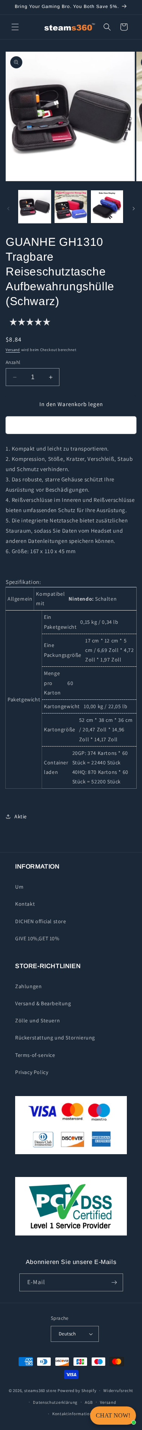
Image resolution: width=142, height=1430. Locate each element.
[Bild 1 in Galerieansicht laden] (35, 206)
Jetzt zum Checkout (71, 425)
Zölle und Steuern (37, 1020)
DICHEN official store (40, 921)
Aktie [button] (20, 816)
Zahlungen (28, 986)
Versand (13, 349)
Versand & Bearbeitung (43, 1003)
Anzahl (13, 362)
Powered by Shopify (77, 1390)
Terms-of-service (35, 1055)
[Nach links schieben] (8, 208)
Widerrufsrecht (118, 1390)
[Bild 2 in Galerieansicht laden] (71, 206)
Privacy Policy (31, 1072)
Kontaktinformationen (74, 1413)
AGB (89, 1402)
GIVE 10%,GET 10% (37, 938)
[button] (15, 27)
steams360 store (40, 1390)
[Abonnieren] (114, 1282)
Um (19, 886)
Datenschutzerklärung (55, 1402)
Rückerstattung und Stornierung (55, 1037)
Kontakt (25, 903)
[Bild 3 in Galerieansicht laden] (107, 206)
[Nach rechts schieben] (133, 208)
